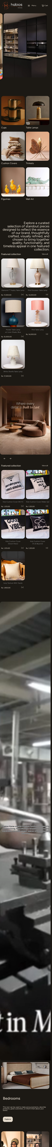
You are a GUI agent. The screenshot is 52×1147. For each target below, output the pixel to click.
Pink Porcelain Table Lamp (37, 290)
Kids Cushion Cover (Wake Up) (37, 502)
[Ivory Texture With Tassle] (13, 565)
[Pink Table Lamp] (37, 312)
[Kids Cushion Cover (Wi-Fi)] (13, 484)
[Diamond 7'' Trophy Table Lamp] (13, 273)
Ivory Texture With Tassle (12, 583)
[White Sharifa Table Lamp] (13, 354)
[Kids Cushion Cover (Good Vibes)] (13, 523)
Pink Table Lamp (38, 330)
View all (45, 254)
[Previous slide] (46, 48)
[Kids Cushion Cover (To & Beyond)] (37, 523)
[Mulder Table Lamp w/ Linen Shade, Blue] (13, 312)
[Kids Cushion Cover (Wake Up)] (37, 484)
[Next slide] (46, 54)
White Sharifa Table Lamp (12, 372)
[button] (32, 6)
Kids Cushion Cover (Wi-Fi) (13, 502)
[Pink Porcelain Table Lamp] (37, 273)
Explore (8, 1119)
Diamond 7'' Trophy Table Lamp (13, 290)
